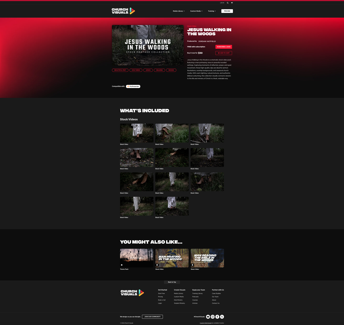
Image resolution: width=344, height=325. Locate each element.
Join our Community (152, 317)
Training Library (197, 293)
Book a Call (161, 300)
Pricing (227, 11)
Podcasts (195, 297)
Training (211, 11)
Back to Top (172, 282)
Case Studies (216, 293)
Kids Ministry (178, 300)
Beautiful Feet (120, 70)
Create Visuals (179, 290)
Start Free (161, 293)
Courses (195, 300)
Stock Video (191, 26)
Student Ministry (179, 303)
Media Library (178, 11)
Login (160, 303)
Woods (171, 70)
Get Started (162, 290)
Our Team (215, 297)
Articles (194, 303)
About (214, 300)
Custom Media (195, 11)
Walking (159, 70)
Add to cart (225, 53)
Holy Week (136, 70)
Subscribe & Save (223, 47)
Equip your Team (198, 290)
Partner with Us (218, 290)
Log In (222, 3)
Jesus (148, 70)
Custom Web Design (206, 323)
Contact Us (215, 303)
